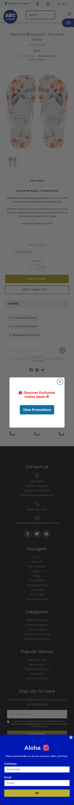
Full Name (10, 763)
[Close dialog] (60, 382)
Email (7, 777)
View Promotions (37, 410)
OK (37, 793)
